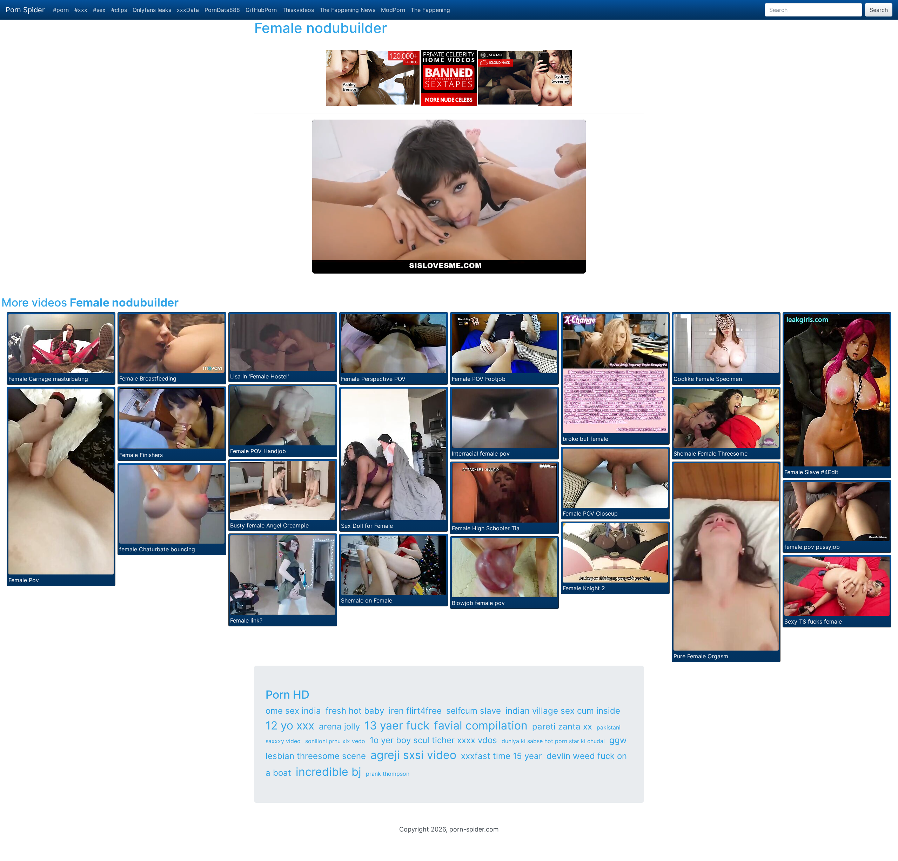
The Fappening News (347, 9)
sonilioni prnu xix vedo (335, 741)
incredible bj (328, 772)
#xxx (80, 9)
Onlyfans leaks (152, 9)
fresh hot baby (355, 711)
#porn (61, 9)
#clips (119, 9)
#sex (99, 9)
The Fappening (430, 9)
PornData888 (222, 9)
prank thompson (387, 773)
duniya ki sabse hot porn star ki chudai (553, 741)
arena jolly (339, 726)
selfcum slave (473, 711)
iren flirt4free (415, 711)
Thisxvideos (298, 9)
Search (879, 9)
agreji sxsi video (413, 755)
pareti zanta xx (562, 726)
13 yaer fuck (396, 725)
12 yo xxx (290, 725)
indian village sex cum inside (562, 711)
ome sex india (293, 711)
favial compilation (481, 725)
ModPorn (393, 9)
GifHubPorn (261, 9)
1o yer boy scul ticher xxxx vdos (433, 740)
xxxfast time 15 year (501, 756)
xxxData (188, 9)
